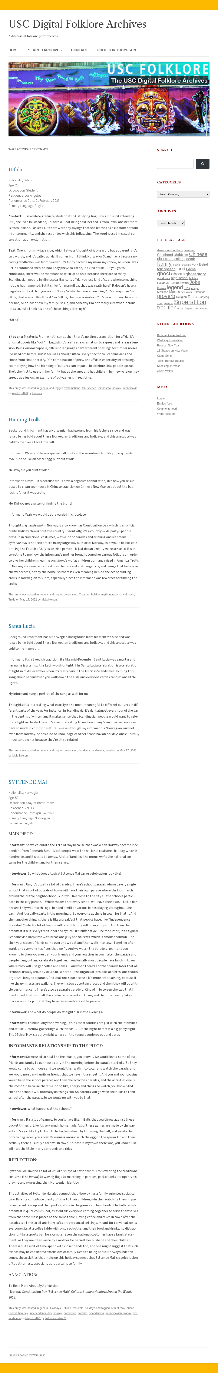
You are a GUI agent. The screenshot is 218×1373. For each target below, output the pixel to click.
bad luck (177, 250)
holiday (95, 594)
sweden (110, 750)
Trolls (12, 599)
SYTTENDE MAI (28, 782)
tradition (166, 307)
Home (14, 50)
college (179, 259)
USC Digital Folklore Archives (77, 24)
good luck (163, 278)
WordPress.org (166, 413)
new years (186, 292)
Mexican (162, 291)
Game (191, 269)
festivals (186, 264)
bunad (130, 1308)
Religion (181, 297)
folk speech (89, 388)
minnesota (104, 388)
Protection (199, 291)
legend (175, 287)
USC (196, 308)
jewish (184, 283)
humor (174, 283)
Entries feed (164, 403)
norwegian (70, 1313)
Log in (161, 398)
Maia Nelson (49, 599)
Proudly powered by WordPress (27, 1355)
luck (187, 288)
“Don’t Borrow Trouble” (171, 360)
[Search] (202, 164)
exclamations (72, 388)
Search (164, 150)
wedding (204, 308)
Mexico (174, 291)
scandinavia (130, 388)
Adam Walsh (165, 371)
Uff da (15, 170)
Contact (79, 50)
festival (176, 264)
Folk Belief (200, 264)
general (44, 388)
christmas (165, 258)
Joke (194, 282)
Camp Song (164, 355)
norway (116, 388)
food (180, 268)
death (190, 259)
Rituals (193, 297)
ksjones (37, 393)
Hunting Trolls (24, 420)
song (160, 303)
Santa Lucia (22, 626)
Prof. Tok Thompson (116, 50)
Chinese (198, 254)
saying (204, 297)
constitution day (18, 1313)
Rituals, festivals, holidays (79, 1308)
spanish (168, 303)
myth (104, 594)
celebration (70, 594)
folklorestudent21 (55, 1318)
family (164, 263)
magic (195, 288)
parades (82, 1313)
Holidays (55, 1308)
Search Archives (45, 50)
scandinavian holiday (118, 1313)
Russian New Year (168, 345)
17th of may (117, 1308)
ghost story (196, 274)
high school (179, 278)
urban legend (185, 308)
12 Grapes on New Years (172, 350)
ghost (163, 273)
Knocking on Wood (168, 366)
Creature (84, 594)
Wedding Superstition (170, 340)
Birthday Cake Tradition (171, 335)
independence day (41, 1313)
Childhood (165, 255)
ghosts (178, 273)
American (164, 250)
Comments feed (167, 408)
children (181, 254)
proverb (166, 296)
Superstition (190, 301)
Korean (161, 288)
